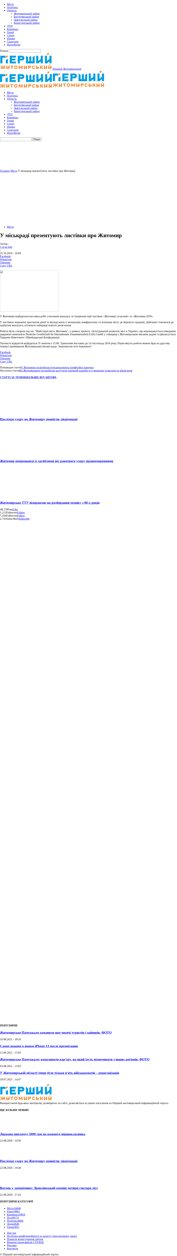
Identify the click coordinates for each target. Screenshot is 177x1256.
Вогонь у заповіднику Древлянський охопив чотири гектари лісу (49, 1188)
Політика (12, 7)
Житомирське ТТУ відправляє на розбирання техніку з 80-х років (50, 502)
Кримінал (12, 29)
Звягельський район (26, 19)
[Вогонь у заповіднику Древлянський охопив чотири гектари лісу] (8, 1181)
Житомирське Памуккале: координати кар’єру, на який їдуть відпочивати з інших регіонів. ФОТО (75, 1059)
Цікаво (11, 38)
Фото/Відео (13, 44)
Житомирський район (27, 13)
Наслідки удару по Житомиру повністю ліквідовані (38, 419)
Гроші (10, 32)
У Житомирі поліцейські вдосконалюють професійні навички (57, 367)
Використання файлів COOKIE (25, 1242)
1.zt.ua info (6, 246)
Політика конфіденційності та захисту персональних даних (42, 1236)
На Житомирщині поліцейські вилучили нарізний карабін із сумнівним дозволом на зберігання (75, 370)
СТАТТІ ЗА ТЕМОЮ (13, 377)
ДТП (10, 26)
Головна (5, 170)
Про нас (11, 1232)
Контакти (12, 1248)
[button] (88, 161)
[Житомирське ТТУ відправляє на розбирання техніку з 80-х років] (20, 495)
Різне (13, 1211)
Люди (13, 1223)
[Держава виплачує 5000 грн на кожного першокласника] (8, 1127)
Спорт (10, 35)
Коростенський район (27, 22)
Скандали (12, 41)
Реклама (12, 1245)
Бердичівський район (26, 16)
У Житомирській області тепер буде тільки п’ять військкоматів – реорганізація (59, 1073)
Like (15, 509)
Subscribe (24, 518)
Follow (21, 512)
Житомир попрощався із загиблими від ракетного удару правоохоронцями (56, 461)
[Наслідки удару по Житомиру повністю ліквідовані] (20, 412)
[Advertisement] (88, 198)
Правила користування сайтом (25, 1239)
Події (13, 1217)
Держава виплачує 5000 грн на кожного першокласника (42, 1134)
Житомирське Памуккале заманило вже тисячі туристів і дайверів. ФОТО (56, 1032)
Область (12, 10)
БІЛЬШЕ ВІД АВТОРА (42, 377)
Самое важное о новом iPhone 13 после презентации (39, 1046)
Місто (10, 4)
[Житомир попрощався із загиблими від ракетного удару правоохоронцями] (20, 454)
